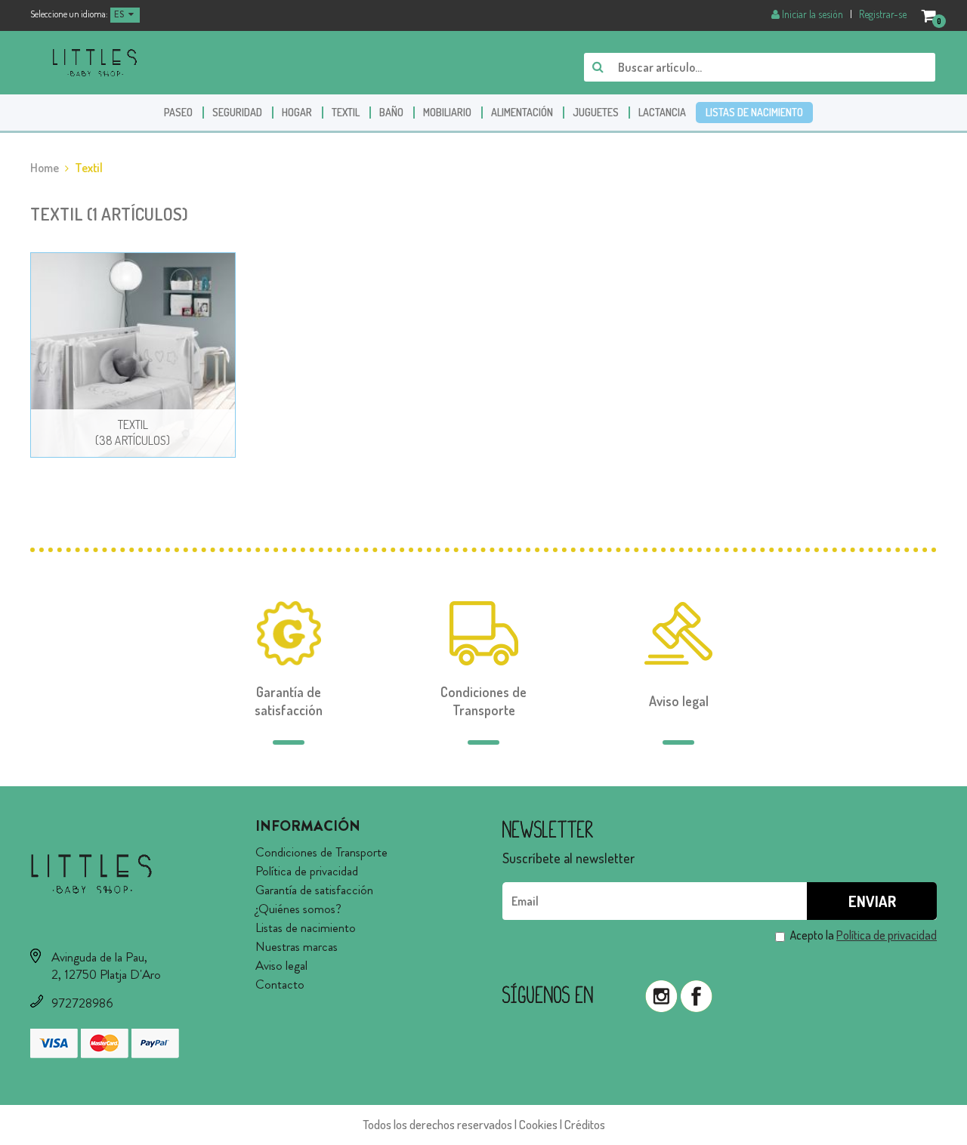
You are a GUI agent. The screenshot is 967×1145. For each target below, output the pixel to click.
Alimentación (522, 112)
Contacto (279, 984)
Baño (391, 112)
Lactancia (662, 112)
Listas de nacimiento (754, 112)
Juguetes (596, 112)
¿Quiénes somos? (298, 909)
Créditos (584, 1124)
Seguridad (237, 112)
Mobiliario (447, 112)
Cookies (538, 1124)
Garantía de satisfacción (314, 890)
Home (44, 167)
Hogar (297, 112)
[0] (929, 15)
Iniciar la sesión (812, 14)
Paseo (178, 112)
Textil (346, 112)
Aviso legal (281, 965)
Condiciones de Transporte (321, 852)
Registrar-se (883, 14)
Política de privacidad (306, 871)
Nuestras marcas (296, 946)
